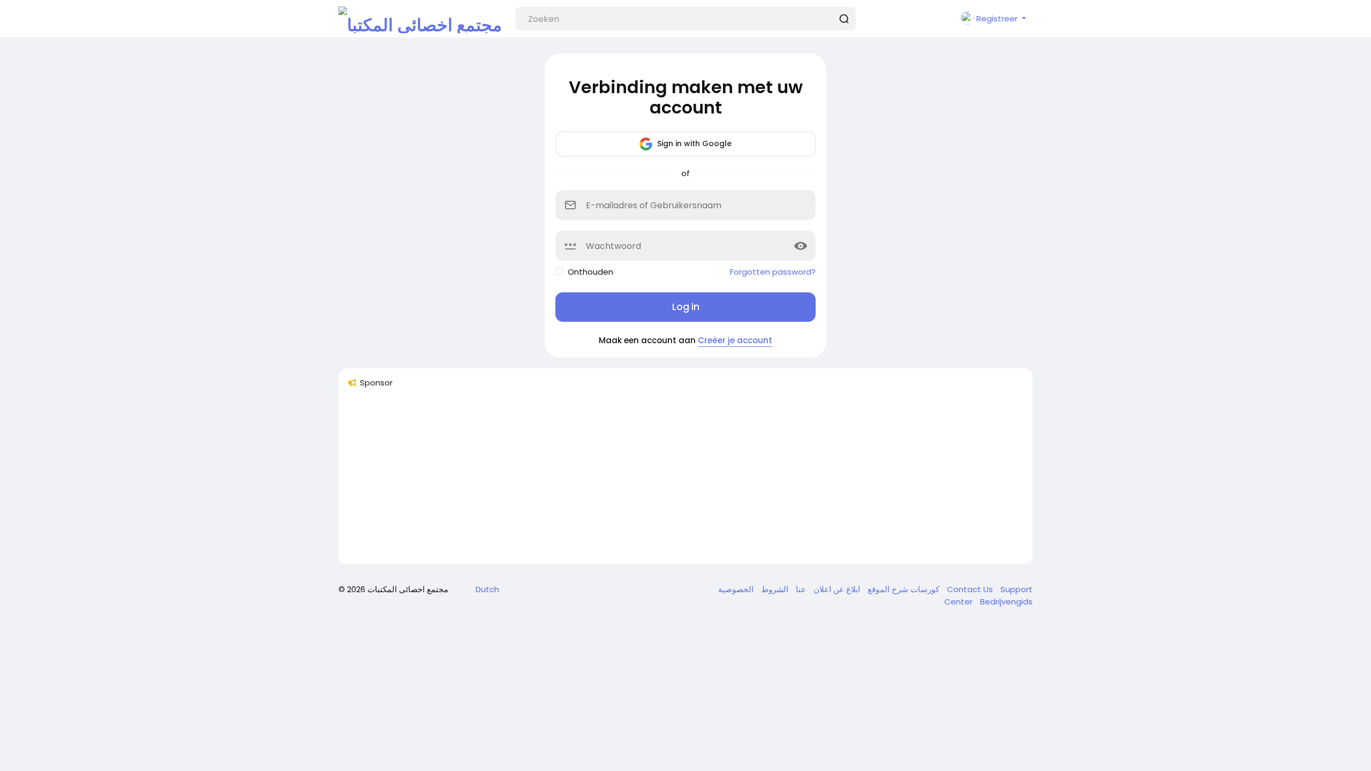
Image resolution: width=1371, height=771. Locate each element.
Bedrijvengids (1006, 601)
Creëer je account (735, 340)
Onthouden (590, 271)
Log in (685, 306)
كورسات (923, 589)
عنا (800, 589)
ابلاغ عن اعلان (835, 589)
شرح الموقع (886, 589)
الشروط (773, 589)
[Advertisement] (668, 481)
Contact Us (971, 589)
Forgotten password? (773, 271)
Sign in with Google (693, 143)
